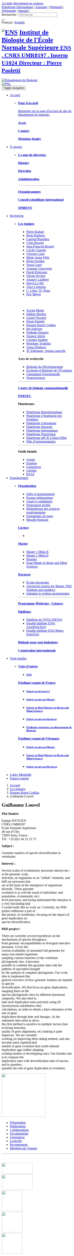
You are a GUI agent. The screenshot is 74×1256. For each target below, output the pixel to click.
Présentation (18, 1122)
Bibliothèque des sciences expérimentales (43, 510)
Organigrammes (29, 191)
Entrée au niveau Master (40, 699)
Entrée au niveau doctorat (41, 719)
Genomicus (17, 1137)
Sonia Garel (34, 265)
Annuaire (41, 7)
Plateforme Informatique (17, 7)
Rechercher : (10, 14)
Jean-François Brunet (40, 246)
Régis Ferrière (35, 261)
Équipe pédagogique (39, 497)
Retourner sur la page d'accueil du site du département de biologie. (44, 112)
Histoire (23, 163)
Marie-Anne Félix (38, 257)
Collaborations (19, 1130)
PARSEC (24, 396)
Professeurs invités (38, 505)
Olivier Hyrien (35, 276)
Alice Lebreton (36, 287)
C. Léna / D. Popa (38, 290)
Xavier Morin (35, 310)
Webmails (56, 7)
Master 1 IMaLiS (37, 552)
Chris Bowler (35, 243)
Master (23, 543)
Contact (23, 131)
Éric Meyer (33, 294)
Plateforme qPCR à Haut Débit (46, 438)
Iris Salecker (34, 328)
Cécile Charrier (36, 250)
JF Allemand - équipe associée (46, 351)
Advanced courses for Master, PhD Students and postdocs (49, 588)
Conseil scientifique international (41, 199)
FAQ (29, 674)
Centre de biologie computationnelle (43, 388)
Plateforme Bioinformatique (44, 412)
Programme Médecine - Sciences (40, 603)
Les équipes (26, 224)
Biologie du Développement (44, 366)
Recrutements (19, 1144)
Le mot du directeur (32, 155)
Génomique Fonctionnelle (43, 374)
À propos (16, 146)
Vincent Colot (35, 254)
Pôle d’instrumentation (41, 441)
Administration (28, 179)
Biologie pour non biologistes (38, 642)
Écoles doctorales (37, 582)
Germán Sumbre (37, 340)
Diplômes (24, 611)
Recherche (17, 216)
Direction (24, 171)
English (20, 22)
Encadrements (19, 1133)
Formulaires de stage (39, 516)
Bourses (31, 559)
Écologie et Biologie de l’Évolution (49, 370)
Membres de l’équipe (23, 1148)
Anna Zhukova (36, 347)
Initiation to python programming (47, 593)
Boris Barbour (35, 235)
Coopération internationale (37, 650)
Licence (23, 527)
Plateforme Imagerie (39, 427)
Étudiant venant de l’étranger (38, 738)
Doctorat (24, 574)
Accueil (15, 95)
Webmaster (9, 10)
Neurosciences (35, 378)
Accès (22, 123)
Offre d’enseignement (40, 494)
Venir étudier (18, 658)
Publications (18, 1126)
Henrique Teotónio (38, 343)
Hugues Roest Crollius (41, 325)
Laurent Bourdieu (37, 239)
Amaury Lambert (37, 279)
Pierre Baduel (35, 231)
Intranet (23, 10)
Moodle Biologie (37, 519)
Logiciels (16, 1141)
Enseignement (19, 478)
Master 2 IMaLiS (37, 555)
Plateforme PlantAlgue (41, 434)
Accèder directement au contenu (22, 3)
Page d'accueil (28, 103)
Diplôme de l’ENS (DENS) (44, 619)
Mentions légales (29, 139)
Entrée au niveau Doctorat (41, 766)
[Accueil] (10, 32)
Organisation (27, 486)
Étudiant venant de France (37, 682)
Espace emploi (19, 778)
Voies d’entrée (28, 666)
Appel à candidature (39, 501)
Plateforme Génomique (41, 423)
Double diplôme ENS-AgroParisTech (41, 625)
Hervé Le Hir (35, 283)
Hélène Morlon (36, 314)
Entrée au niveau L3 (38, 691)
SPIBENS (25, 208)
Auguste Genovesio (39, 268)
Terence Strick (35, 336)
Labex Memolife (20, 774)
